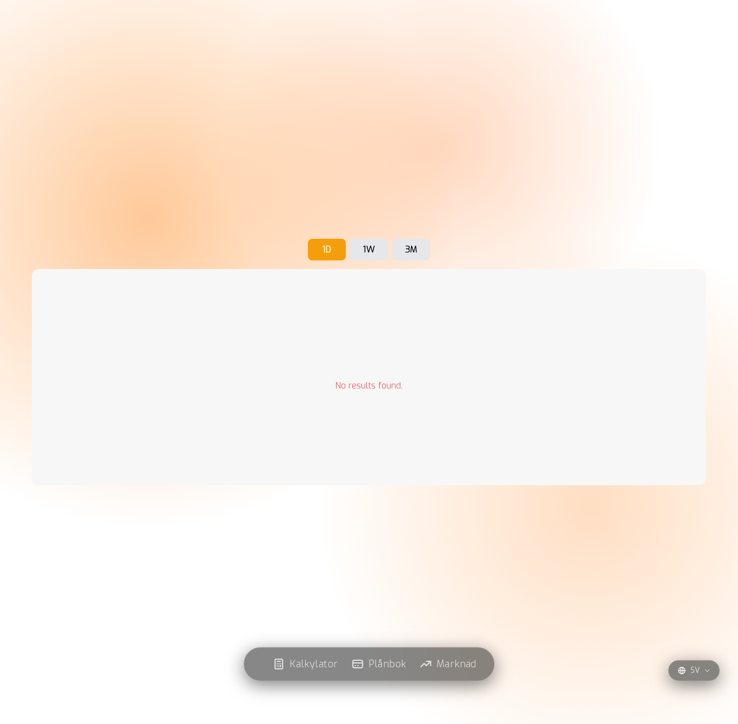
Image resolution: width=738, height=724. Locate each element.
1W (369, 249)
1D (327, 249)
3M (411, 249)
